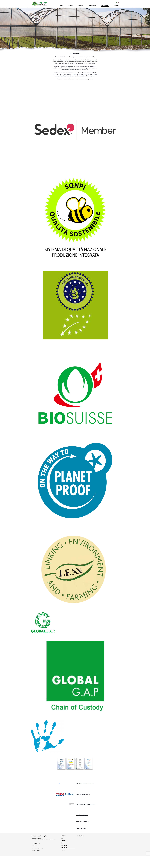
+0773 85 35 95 (36, 843)
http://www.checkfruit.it (82, 821)
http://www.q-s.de (81, 828)
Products (81, 5)
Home (61, 5)
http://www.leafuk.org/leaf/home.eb (85, 804)
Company (70, 5)
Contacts (116, 5)
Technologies (92, 5)
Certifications (105, 5)
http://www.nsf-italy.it (82, 815)
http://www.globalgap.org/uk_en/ (85, 783)
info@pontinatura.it (36, 850)
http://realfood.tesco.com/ (83, 794)
